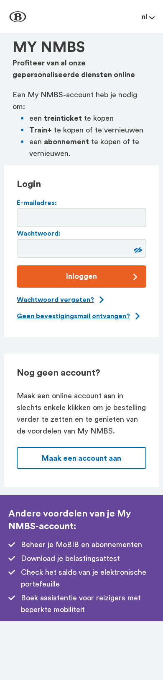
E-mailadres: (37, 203)
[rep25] (137, 250)
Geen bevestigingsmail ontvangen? (73, 316)
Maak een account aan (81, 458)
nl (144, 16)
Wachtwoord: (39, 233)
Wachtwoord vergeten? (55, 299)
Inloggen (81, 276)
